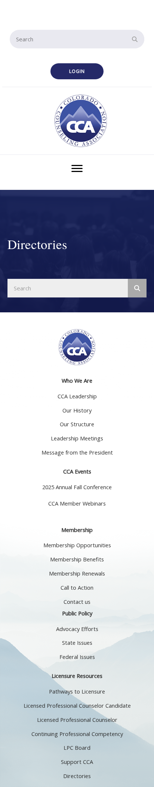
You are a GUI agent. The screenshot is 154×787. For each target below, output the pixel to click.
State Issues (77, 642)
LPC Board (77, 747)
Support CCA (77, 761)
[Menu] (77, 168)
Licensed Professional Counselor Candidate (77, 705)
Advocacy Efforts (77, 629)
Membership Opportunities (77, 545)
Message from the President (77, 452)
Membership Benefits (77, 559)
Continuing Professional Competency (77, 733)
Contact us (77, 601)
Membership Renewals (77, 573)
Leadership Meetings (77, 438)
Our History (77, 410)
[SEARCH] (135, 39)
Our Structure (77, 424)
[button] (77, 71)
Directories (77, 776)
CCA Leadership (77, 396)
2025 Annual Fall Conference (77, 487)
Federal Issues (77, 656)
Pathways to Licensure (77, 691)
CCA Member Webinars (77, 503)
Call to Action (77, 587)
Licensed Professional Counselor (77, 719)
